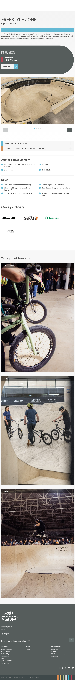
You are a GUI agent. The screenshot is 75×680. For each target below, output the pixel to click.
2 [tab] (36, 128)
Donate (53, 653)
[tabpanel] (37, 100)
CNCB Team (4, 653)
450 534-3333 (5, 633)
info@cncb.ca (5, 634)
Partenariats (54, 656)
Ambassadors (5, 656)
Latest (28, 649)
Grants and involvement (58, 655)
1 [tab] (34, 128)
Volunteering (54, 649)
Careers (53, 651)
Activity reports (5, 651)
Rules (2, 658)
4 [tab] (40, 128)
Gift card (3, 662)
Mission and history (6, 649)
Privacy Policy (5, 663)
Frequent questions (6, 660)
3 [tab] (38, 128)
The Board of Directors (7, 655)
